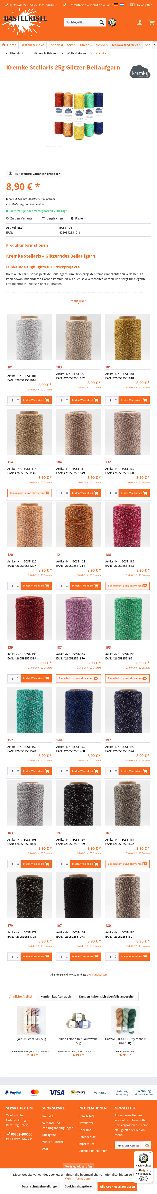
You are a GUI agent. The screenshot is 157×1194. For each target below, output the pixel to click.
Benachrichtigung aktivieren (27, 493)
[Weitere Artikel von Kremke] (140, 71)
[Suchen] (102, 22)
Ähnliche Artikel (20, 996)
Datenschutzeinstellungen (40, 1186)
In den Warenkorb (33, 400)
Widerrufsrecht (52, 1142)
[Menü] (150, 1153)
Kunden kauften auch (55, 996)
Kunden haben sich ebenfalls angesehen (107, 996)
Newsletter (144, 5)
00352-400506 (19, 5)
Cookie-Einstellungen (93, 1151)
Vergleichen (54, 218)
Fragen (79, 218)
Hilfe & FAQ (86, 1116)
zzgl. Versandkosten (32, 204)
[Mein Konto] (140, 22)
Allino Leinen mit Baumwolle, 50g (78, 1041)
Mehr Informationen (78, 1178)
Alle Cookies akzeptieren (117, 1186)
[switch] (143, 1178)
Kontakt (47, 1116)
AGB (45, 1149)
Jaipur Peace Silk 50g (31, 1039)
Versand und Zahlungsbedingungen (57, 1125)
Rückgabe (49, 1135)
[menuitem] (91, 22)
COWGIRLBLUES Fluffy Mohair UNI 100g (125, 1041)
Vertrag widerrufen (78, 1166)
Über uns (84, 1130)
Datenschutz (87, 1137)
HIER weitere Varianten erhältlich (36, 174)
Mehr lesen (78, 301)
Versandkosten (97, 974)
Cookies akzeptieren (79, 1186)
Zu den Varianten (22, 218)
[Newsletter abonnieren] (147, 1145)
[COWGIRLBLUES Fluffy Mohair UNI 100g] (125, 1020)
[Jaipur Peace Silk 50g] (31, 1020)
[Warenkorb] (151, 22)
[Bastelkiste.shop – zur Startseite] (24, 22)
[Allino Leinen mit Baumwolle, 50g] (78, 1020)
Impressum (86, 1144)
